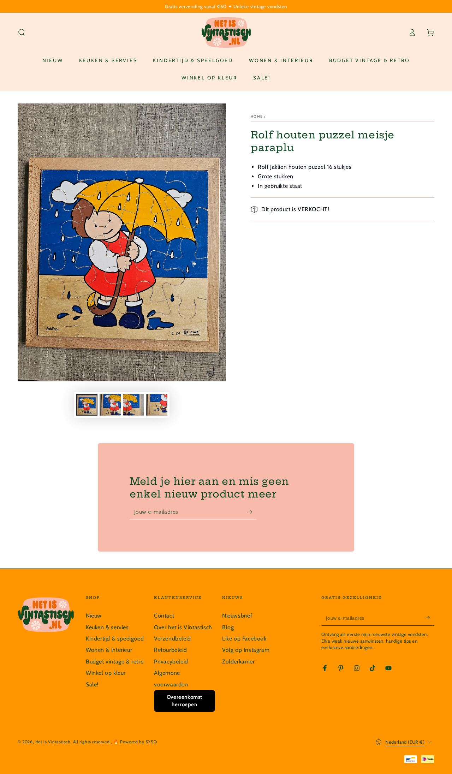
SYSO (151, 741)
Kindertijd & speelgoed (115, 638)
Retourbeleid (170, 650)
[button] (21, 32)
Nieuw (94, 615)
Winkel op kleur (106, 672)
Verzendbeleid (172, 638)
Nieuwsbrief (237, 615)
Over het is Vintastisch (183, 627)
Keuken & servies (107, 627)
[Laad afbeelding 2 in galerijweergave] (110, 405)
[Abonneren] (252, 511)
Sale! (92, 684)
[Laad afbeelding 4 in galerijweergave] (156, 405)
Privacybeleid (171, 661)
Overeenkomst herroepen (184, 701)
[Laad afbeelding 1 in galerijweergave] (86, 405)
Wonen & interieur (109, 650)
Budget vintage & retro (115, 661)
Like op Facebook (244, 638)
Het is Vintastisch (53, 741)
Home (257, 116)
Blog (228, 627)
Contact (164, 615)
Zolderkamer (238, 661)
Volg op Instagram (245, 650)
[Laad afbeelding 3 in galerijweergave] (133, 405)
